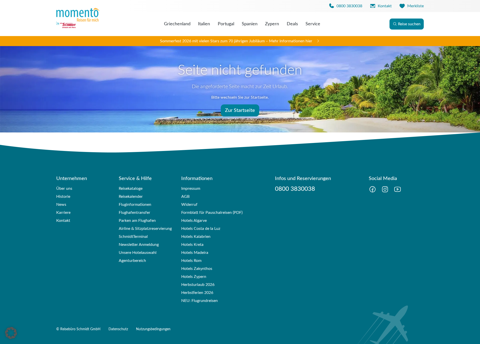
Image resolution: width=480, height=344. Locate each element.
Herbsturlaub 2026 (197, 285)
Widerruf (189, 205)
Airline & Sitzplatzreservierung (145, 229)
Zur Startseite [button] (240, 110)
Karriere (63, 213)
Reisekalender (131, 197)
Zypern (272, 24)
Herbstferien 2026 (197, 293)
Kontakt (63, 221)
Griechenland (177, 24)
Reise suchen (409, 24)
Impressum (190, 189)
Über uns (64, 189)
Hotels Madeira (194, 253)
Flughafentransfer (134, 213)
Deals (292, 24)
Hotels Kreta (192, 245)
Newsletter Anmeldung (139, 245)
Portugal (226, 24)
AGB (185, 197)
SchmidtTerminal (133, 237)
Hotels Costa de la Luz (200, 229)
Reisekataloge (130, 189)
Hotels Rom (191, 261)
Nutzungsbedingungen (153, 329)
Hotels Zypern (193, 277)
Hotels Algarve (194, 221)
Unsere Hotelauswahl (137, 253)
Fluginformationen (135, 205)
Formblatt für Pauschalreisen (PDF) (211, 213)
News (61, 205)
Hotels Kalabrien (195, 237)
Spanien (250, 24)
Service (313, 24)
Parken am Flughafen (137, 221)
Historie (63, 197)
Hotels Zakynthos (196, 269)
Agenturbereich (132, 261)
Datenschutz (118, 329)
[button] (11, 333)
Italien (204, 24)
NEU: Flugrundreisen (199, 301)
